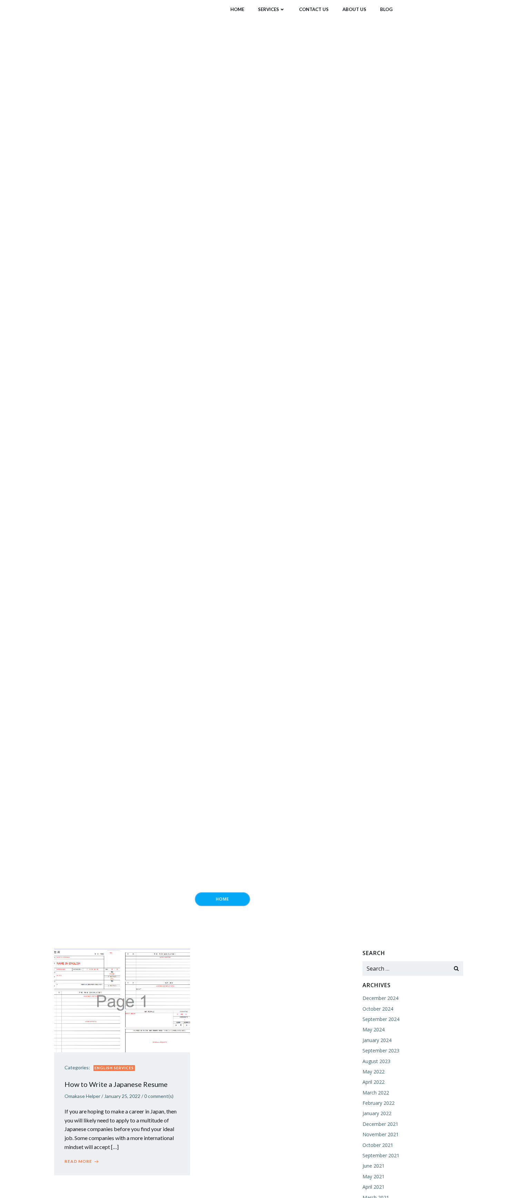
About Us (354, 9)
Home (237, 9)
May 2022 (373, 1071)
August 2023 (376, 1061)
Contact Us (314, 9)
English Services (114, 1068)
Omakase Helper (82, 1096)
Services (268, 9)
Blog (386, 9)
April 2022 (373, 1082)
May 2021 (373, 1176)
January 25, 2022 (122, 1096)
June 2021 (373, 1165)
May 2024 (373, 1029)
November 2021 (380, 1134)
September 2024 (380, 1019)
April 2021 (373, 1187)
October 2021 (377, 1145)
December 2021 (380, 1124)
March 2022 (375, 1092)
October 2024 (377, 1008)
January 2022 (376, 1113)
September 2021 (380, 1155)
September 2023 (380, 1050)
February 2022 (378, 1103)
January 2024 (376, 1040)
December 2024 (380, 998)
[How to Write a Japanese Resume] (122, 999)
